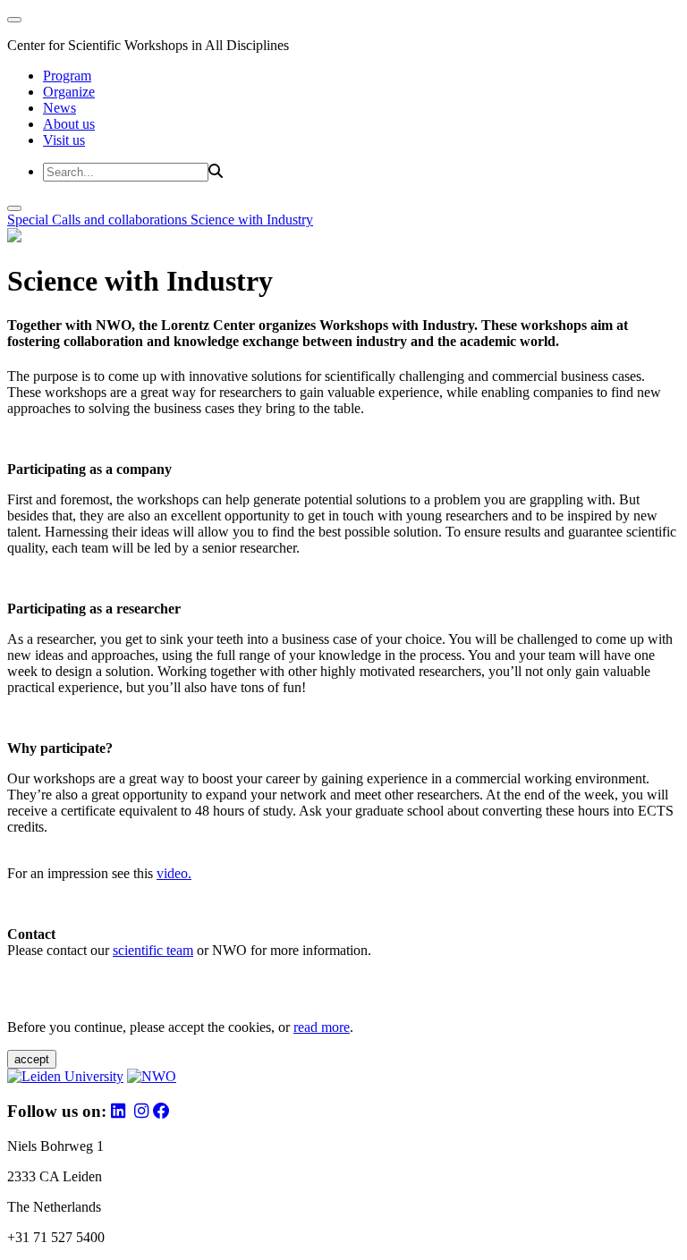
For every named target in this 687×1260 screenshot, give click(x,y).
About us (69, 123)
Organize (69, 91)
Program (67, 75)
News (59, 107)
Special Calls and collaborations (99, 219)
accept (31, 1059)
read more (321, 1027)
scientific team (153, 950)
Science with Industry (252, 219)
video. (174, 873)
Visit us (64, 140)
